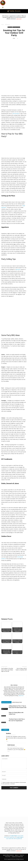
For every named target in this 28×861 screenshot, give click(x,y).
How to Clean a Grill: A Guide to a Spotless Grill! (21, 669)
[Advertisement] (14, 78)
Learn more (18, 18)
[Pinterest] (17, 842)
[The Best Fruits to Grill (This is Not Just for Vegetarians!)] (4, 720)
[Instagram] (10, 842)
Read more (21, 695)
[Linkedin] (14, 842)
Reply (7, 741)
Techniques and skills (16, 27)
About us (16, 855)
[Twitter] (21, 842)
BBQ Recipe (7, 24)
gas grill (18, 269)
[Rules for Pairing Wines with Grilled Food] (4, 714)
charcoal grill (16, 113)
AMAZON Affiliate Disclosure (8, 855)
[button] (26, 11)
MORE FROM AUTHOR (17, 702)
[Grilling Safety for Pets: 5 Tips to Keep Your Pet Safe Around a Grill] (4, 707)
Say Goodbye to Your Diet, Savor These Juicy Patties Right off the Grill (7, 670)
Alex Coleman (14, 685)
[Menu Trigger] (2, 2)
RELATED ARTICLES (6, 702)
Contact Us (22, 855)
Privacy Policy (7, 856)
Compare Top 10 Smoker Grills (17, 856)
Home (2, 24)
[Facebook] (6, 842)
